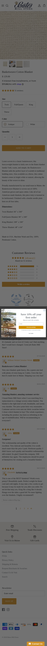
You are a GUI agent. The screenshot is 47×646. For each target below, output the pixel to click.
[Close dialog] (44, 310)
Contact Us (37, 644)
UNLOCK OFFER (31, 327)
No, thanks (31, 333)
